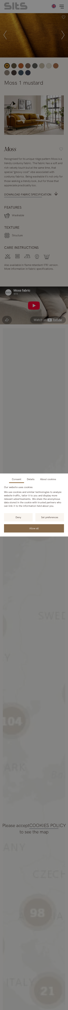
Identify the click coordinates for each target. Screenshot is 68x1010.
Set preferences (49, 517)
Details (31, 479)
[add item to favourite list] (63, 17)
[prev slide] (5, 35)
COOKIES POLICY (47, 825)
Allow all (34, 528)
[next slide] (63, 35)
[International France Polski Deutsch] (54, 6)
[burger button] (61, 6)
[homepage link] (15, 8)
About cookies (48, 479)
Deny (18, 517)
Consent (16, 479)
